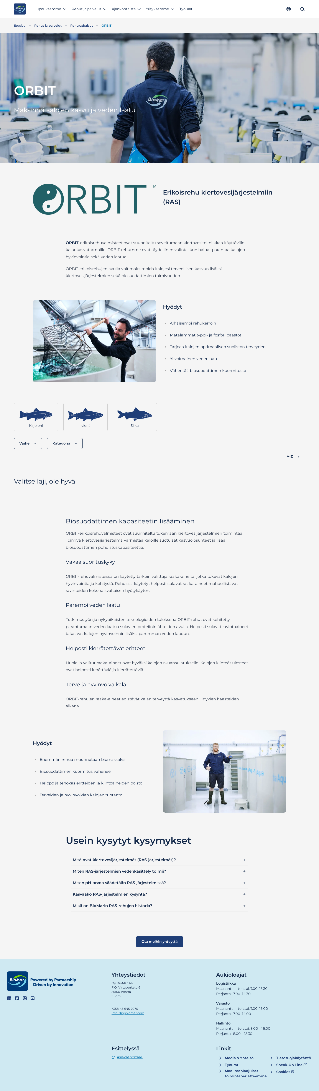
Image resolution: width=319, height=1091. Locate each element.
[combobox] (28, 443)
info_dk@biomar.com (128, 1013)
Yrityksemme (157, 9)
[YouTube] (32, 998)
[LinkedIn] (9, 998)
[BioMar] (20, 9)
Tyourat (185, 9)
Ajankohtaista (124, 9)
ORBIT (106, 26)
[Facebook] (17, 998)
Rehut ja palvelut (86, 9)
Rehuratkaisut (81, 26)
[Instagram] (25, 998)
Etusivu (20, 26)
